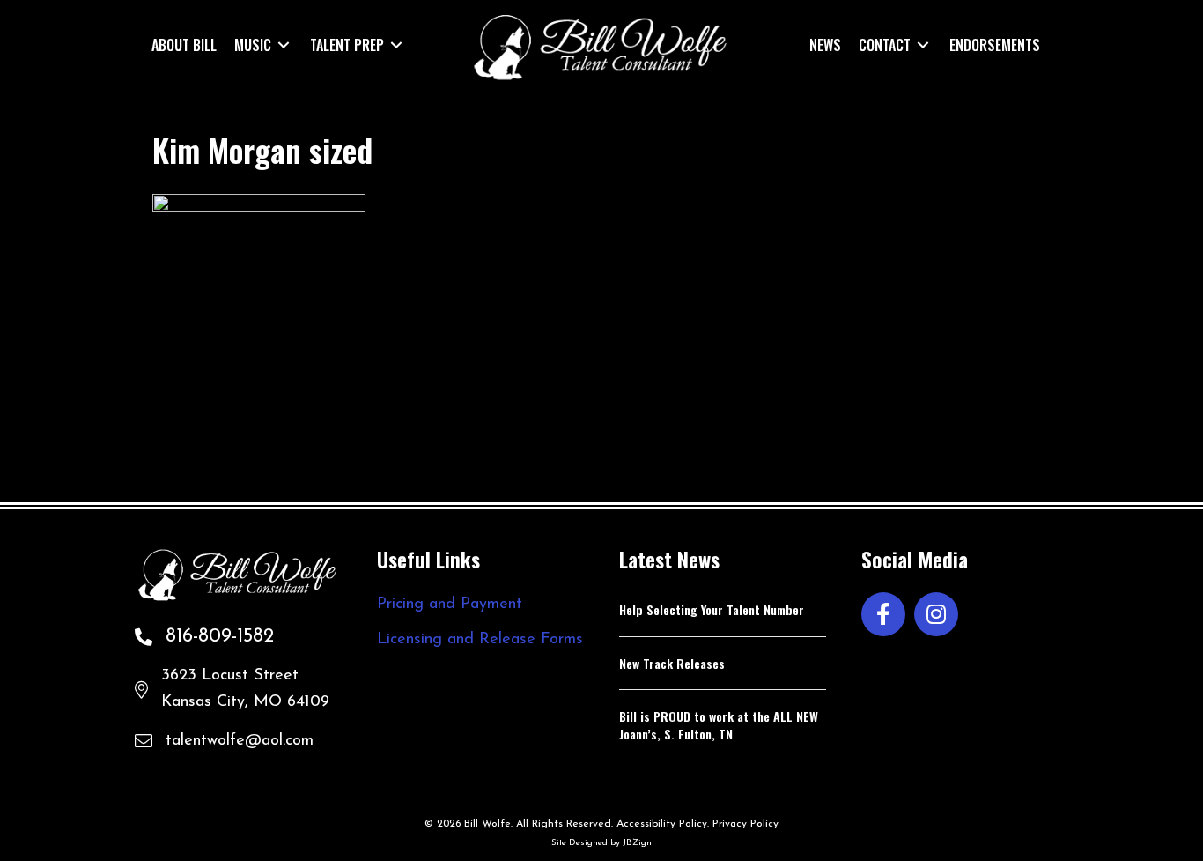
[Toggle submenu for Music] (283, 44)
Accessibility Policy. (662, 824)
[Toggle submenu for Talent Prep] (396, 44)
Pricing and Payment (449, 604)
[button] (883, 614)
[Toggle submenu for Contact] (923, 44)
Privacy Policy (745, 824)
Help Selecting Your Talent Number (711, 609)
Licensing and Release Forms (480, 640)
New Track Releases (672, 663)
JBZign (637, 843)
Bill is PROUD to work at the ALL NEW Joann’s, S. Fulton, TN (718, 725)
